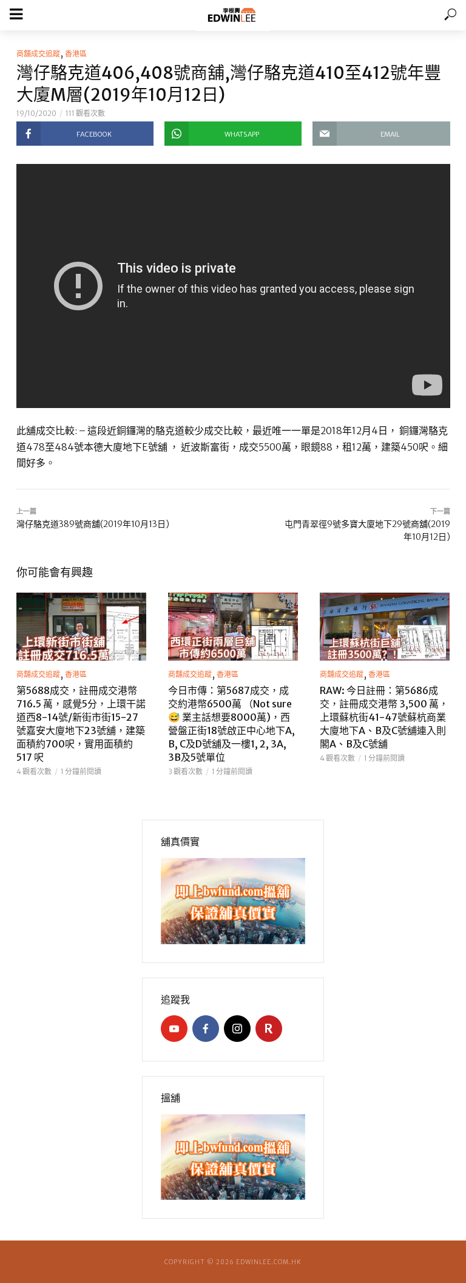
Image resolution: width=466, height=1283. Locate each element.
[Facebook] (205, 1028)
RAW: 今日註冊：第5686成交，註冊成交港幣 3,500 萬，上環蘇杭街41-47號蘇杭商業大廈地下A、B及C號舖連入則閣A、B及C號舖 (384, 717)
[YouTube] (174, 1028)
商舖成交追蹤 (38, 53)
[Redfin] (268, 1028)
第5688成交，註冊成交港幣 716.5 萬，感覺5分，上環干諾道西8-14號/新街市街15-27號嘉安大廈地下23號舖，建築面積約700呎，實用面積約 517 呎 (81, 723)
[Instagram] (237, 1028)
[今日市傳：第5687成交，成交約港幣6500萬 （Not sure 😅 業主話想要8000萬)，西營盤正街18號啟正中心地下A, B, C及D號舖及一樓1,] (233, 627)
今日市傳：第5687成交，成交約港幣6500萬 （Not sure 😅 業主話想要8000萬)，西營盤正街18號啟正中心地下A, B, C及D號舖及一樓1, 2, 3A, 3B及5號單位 (231, 723)
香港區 (76, 53)
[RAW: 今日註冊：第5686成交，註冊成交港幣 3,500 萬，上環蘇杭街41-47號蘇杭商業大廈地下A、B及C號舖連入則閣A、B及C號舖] (385, 627)
